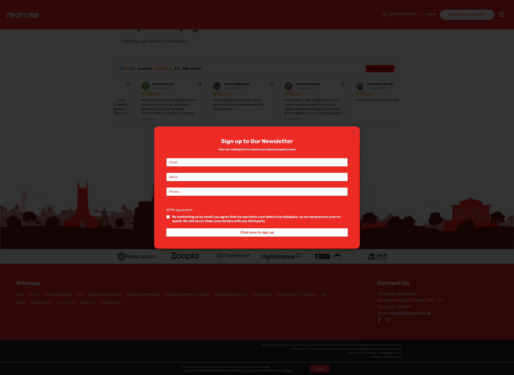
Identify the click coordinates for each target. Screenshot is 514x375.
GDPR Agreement (180, 210)
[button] (354, 131)
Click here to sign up (257, 232)
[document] (257, 187)
